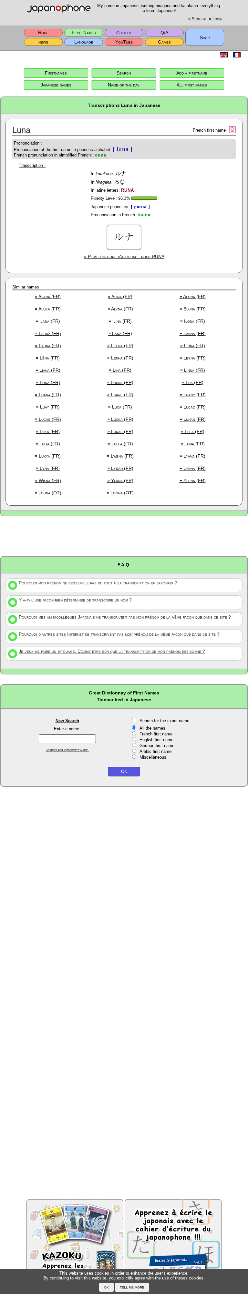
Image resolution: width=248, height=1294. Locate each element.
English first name (156, 739)
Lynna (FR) (193, 468)
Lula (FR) (192, 431)
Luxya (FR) (48, 456)
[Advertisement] (124, 535)
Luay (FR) (48, 406)
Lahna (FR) (48, 333)
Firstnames (56, 73)
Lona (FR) (48, 382)
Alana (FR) (48, 296)
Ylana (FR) (120, 480)
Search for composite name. (67, 750)
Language (83, 42)
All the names (152, 728)
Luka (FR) (48, 431)
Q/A (164, 32)
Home (43, 32)
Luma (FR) (193, 443)
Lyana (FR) (192, 456)
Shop (205, 37)
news (43, 42)
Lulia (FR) (48, 443)
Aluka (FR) (48, 308)
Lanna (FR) (193, 333)
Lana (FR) (120, 333)
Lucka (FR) (120, 419)
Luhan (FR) (193, 419)
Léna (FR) (48, 357)
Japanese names (56, 84)
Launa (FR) (48, 345)
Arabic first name (155, 751)
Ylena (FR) (193, 480)
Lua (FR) (192, 382)
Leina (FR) (192, 345)
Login (215, 19)
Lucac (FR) (193, 406)
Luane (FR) (120, 394)
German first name (157, 745)
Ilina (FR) (120, 321)
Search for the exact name (164, 720)
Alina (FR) (120, 296)
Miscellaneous (153, 757)
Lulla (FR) (120, 443)
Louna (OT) (48, 492)
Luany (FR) (193, 394)
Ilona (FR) (192, 321)
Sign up (197, 19)
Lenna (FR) (120, 357)
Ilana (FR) (48, 321)
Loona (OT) (120, 492)
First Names (84, 32)
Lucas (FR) (48, 419)
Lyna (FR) (48, 468)
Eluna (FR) (193, 308)
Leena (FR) (120, 345)
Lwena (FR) (120, 456)
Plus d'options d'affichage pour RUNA (124, 256)
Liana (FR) (48, 370)
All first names (192, 84)
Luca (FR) (120, 406)
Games (164, 42)
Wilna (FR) (48, 480)
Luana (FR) (48, 394)
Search (124, 73)
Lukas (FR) (120, 431)
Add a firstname (191, 73)
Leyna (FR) (193, 357)
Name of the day (124, 84)
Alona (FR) (193, 296)
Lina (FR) (120, 370)
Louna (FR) (120, 382)
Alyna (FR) (120, 308)
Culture (124, 32)
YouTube (124, 42)
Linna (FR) (192, 370)
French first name (156, 734)
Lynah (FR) (120, 468)
